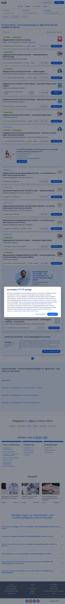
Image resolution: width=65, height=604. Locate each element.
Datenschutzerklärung (44, 309)
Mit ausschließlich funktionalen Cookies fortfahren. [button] (42, 300)
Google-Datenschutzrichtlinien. (30, 311)
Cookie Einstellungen (40, 314)
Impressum (10, 311)
